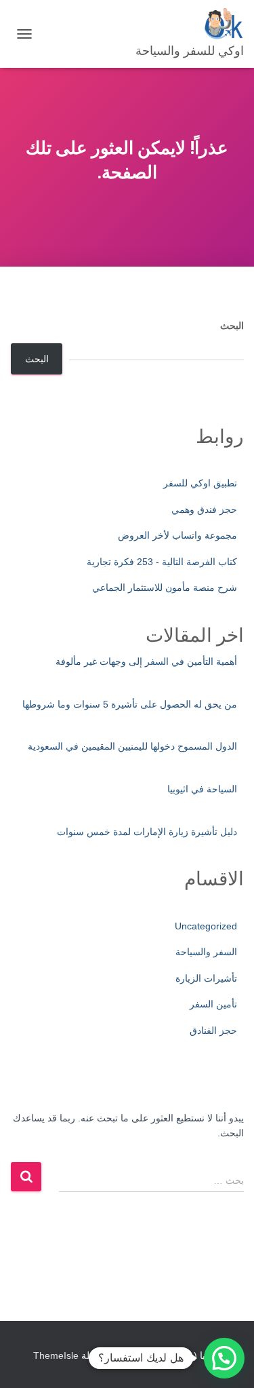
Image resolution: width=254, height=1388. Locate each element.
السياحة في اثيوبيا (202, 789)
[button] (224, 1358)
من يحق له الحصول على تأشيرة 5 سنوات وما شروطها (129, 704)
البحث (232, 325)
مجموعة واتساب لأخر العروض (177, 535)
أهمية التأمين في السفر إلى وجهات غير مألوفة (146, 661)
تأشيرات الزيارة (206, 978)
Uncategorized (206, 926)
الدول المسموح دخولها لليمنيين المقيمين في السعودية (132, 746)
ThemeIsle (56, 1355)
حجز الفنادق (213, 1030)
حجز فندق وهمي (204, 509)
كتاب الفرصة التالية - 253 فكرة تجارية (162, 561)
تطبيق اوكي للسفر (200, 483)
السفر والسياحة (206, 951)
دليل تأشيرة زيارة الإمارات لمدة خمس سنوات (147, 831)
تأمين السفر (213, 1004)
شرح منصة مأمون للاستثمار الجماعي (164, 587)
